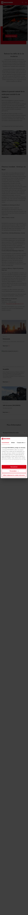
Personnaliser (13, 471)
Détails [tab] (13, 442)
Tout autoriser (14, 466)
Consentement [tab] (5, 442)
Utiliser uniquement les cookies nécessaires (14, 475)
